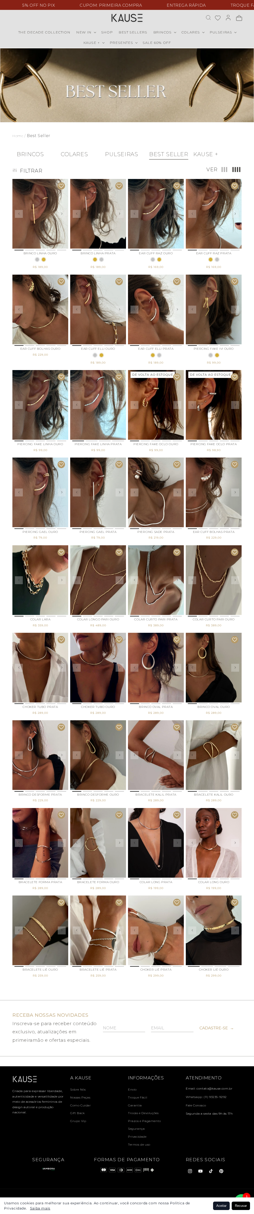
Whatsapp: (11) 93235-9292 (206, 1097)
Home (18, 136)
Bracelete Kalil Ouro (213, 794)
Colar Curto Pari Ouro (214, 619)
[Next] (62, 214)
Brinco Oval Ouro (213, 707)
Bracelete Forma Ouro (98, 882)
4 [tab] (51, 345)
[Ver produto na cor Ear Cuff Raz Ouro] (159, 259)
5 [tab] (61, 345)
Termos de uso (139, 1144)
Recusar (241, 1206)
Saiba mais (40, 1208)
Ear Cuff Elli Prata (155, 348)
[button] (85, 32)
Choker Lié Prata (156, 969)
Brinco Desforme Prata (40, 794)
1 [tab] (19, 345)
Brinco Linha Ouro (40, 253)
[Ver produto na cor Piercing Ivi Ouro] (217, 355)
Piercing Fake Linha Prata (98, 444)
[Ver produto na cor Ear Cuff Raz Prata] (152, 259)
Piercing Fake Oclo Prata (213, 444)
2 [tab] (29, 345)
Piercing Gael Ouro (40, 532)
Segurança (136, 1128)
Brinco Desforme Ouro (98, 794)
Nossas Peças (80, 1097)
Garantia (135, 1105)
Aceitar (221, 1206)
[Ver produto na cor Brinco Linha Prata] (37, 259)
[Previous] (19, 214)
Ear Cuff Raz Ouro (156, 253)
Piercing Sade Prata (155, 532)
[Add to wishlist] (61, 186)
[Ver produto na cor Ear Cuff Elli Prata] (95, 355)
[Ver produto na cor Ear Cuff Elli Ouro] (101, 355)
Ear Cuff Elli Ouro (98, 348)
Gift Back (77, 1113)
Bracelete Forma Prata (40, 882)
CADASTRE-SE (216, 1028)
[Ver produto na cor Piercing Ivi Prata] (210, 355)
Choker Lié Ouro (214, 969)
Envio (132, 1089)
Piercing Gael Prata (98, 532)
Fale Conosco (196, 1105)
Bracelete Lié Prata (98, 969)
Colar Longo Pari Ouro (98, 619)
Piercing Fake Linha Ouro (40, 444)
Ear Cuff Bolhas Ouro (40, 348)
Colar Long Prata (156, 882)
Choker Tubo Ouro (98, 707)
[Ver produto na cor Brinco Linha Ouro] (43, 259)
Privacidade (137, 1136)
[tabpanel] (40, 214)
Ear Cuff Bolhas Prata (214, 532)
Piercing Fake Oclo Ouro (155, 444)
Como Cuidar (80, 1105)
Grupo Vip (78, 1121)
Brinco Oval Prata (156, 707)
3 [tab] (40, 345)
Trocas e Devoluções (143, 1113)
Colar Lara (40, 619)
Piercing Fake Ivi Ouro (214, 348)
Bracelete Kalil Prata (155, 794)
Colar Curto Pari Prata (155, 619)
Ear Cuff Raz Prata (213, 253)
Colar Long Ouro (213, 882)
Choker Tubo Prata (40, 707)
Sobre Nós (78, 1089)
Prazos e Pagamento (144, 1121)
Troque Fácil (137, 1097)
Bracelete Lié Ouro (40, 969)
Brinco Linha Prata (98, 253)
